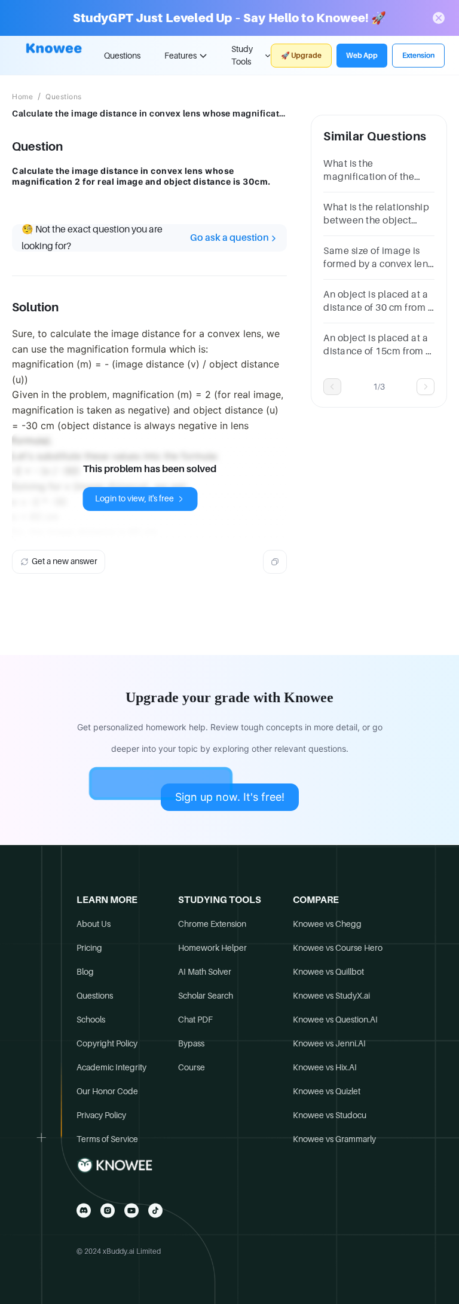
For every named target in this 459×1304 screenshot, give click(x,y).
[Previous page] (332, 386)
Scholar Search (205, 995)
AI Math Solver (204, 972)
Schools (90, 1019)
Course (191, 1067)
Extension (418, 55)
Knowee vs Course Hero (337, 948)
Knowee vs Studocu (329, 1115)
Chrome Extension (212, 924)
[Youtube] (131, 1210)
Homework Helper (212, 948)
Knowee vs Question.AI (335, 1019)
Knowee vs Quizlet (326, 1091)
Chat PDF (195, 1019)
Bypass (191, 1043)
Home (22, 97)
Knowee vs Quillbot (328, 972)
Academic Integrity (111, 1067)
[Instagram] (107, 1210)
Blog (85, 972)
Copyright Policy (106, 1043)
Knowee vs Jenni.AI (329, 1043)
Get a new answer (64, 561)
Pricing (89, 948)
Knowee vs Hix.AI (325, 1067)
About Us (93, 924)
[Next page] (425, 386)
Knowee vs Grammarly (334, 1139)
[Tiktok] (155, 1210)
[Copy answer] (275, 562)
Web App (362, 55)
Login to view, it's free (134, 498)
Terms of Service (107, 1139)
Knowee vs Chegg (327, 924)
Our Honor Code (107, 1091)
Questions (122, 55)
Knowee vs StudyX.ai (331, 995)
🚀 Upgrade (301, 55)
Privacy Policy (101, 1115)
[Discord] (83, 1210)
